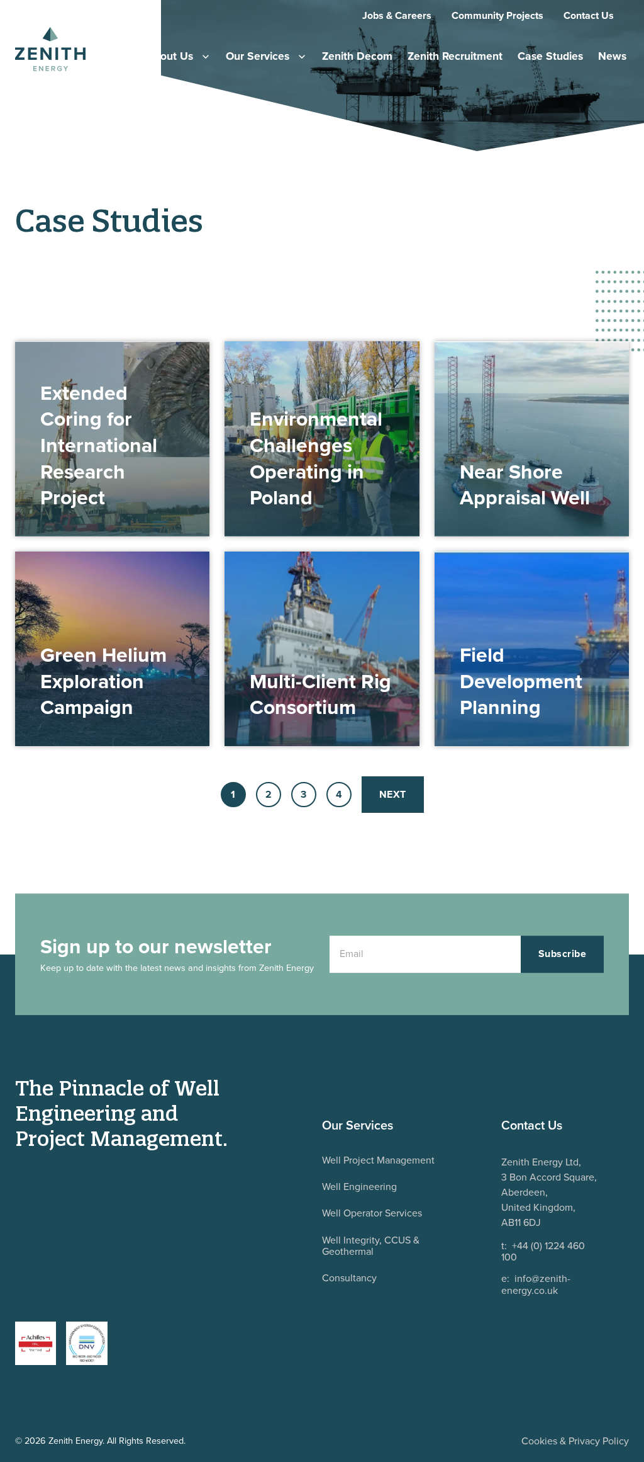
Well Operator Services (372, 1213)
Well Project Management (378, 1160)
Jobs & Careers (396, 15)
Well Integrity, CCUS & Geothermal (370, 1246)
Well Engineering (359, 1186)
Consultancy (349, 1278)
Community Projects (497, 15)
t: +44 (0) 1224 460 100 (543, 1252)
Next (392, 794)
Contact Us (589, 15)
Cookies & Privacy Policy (575, 1441)
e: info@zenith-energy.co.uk (535, 1284)
